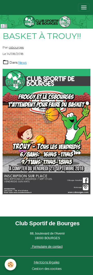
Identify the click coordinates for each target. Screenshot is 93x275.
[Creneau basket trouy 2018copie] (46, 131)
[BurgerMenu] (83, 7)
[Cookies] (10, 264)
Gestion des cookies (46, 269)
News (22, 62)
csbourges (16, 47)
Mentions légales (46, 262)
